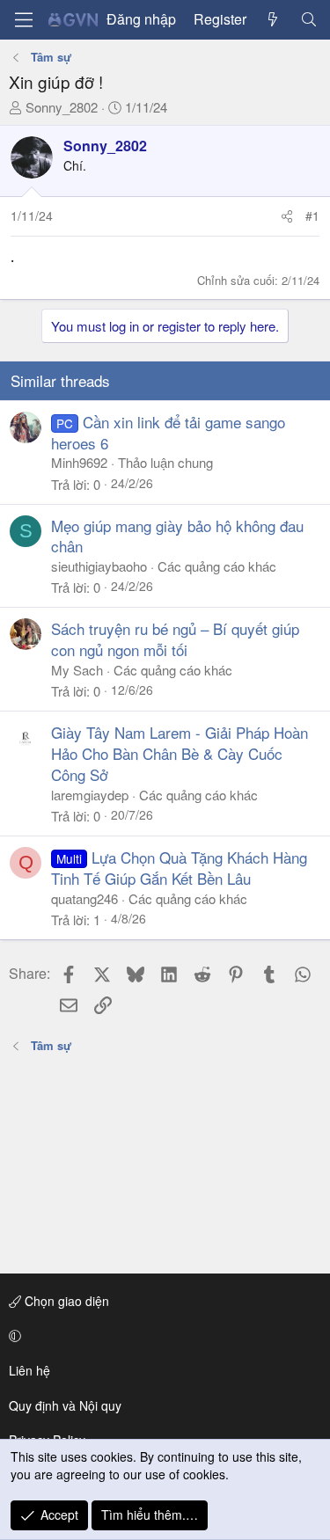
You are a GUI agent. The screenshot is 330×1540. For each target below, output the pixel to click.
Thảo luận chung (165, 462)
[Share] (287, 216)
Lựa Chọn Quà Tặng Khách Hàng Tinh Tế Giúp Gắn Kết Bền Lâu (179, 867)
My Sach (77, 670)
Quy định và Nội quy (65, 1405)
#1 (312, 215)
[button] (162, 1336)
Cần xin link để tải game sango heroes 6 (168, 432)
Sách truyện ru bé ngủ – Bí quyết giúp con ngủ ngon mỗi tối (175, 639)
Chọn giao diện (65, 1301)
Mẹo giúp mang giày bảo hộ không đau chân (177, 536)
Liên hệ (29, 1370)
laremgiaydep (89, 794)
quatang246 (84, 898)
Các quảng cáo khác (217, 566)
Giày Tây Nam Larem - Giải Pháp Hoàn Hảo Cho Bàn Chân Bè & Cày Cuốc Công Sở (179, 753)
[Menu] (24, 20)
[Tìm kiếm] (308, 19)
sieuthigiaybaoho (99, 566)
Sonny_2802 (62, 107)
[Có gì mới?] (273, 19)
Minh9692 (79, 462)
